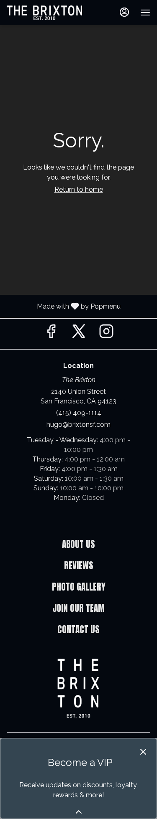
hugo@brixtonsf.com (78, 425)
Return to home (78, 189)
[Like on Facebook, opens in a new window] (51, 333)
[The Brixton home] (44, 12)
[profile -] (124, 12)
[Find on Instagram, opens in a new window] (106, 333)
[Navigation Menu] (145, 12)
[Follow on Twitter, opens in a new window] (78, 333)
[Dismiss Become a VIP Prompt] (143, 752)
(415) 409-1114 (78, 413)
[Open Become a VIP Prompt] (79, 812)
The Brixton (78, 688)
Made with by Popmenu (63, 306)
